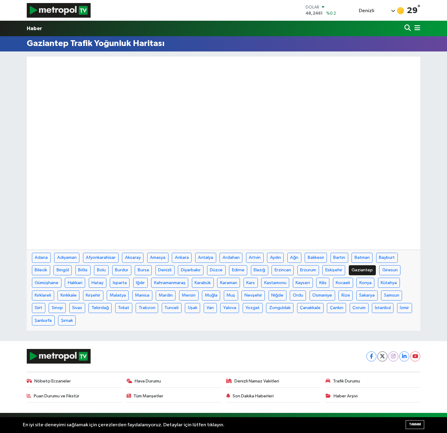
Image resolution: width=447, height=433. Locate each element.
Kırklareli (43, 295)
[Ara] (408, 28)
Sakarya (367, 295)
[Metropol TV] (59, 10)
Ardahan (231, 257)
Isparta (120, 282)
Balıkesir (316, 257)
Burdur (121, 270)
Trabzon (147, 307)
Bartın (339, 257)
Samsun (391, 295)
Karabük (203, 282)
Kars (250, 282)
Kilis (323, 282)
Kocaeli (343, 282)
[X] (382, 356)
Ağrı (294, 257)
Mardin (166, 295)
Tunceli (171, 307)
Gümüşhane (46, 282)
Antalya (205, 257)
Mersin (189, 295)
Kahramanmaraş (169, 282)
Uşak (192, 307)
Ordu (298, 295)
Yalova (229, 307)
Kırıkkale (69, 295)
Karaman (228, 282)
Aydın (275, 257)
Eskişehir (333, 270)
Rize (345, 295)
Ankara (182, 257)
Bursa (143, 270)
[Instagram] (393, 356)
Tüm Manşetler (148, 396)
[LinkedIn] (404, 356)
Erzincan (283, 270)
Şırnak (67, 320)
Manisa (142, 295)
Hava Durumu (148, 381)
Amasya (157, 257)
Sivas (77, 307)
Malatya (118, 295)
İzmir (404, 307)
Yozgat (252, 307)
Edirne (238, 270)
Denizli (165, 270)
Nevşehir (253, 295)
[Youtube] (415, 356)
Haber (34, 28)
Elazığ (259, 270)
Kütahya (389, 282)
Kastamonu (275, 282)
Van (210, 307)
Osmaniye (322, 295)
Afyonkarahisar (101, 257)
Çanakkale (310, 307)
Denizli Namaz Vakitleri (256, 381)
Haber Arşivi (346, 396)
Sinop (57, 307)
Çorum (359, 307)
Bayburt (387, 257)
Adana (41, 257)
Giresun (390, 270)
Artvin (255, 257)
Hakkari (75, 282)
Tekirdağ (100, 307)
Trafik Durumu (346, 381)
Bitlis (83, 270)
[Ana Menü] (416, 28)
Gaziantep (362, 270)
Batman (362, 257)
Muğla (211, 295)
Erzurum (308, 270)
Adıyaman (67, 257)
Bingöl (63, 270)
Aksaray (133, 257)
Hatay (97, 282)
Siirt (38, 307)
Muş (231, 295)
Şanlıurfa (43, 320)
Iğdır (140, 282)
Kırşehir (93, 295)
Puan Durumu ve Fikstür (56, 396)
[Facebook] (371, 356)
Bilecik (41, 270)
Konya (365, 282)
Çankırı (336, 307)
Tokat (123, 307)
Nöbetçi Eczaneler (52, 381)
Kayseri (303, 282)
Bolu (101, 270)
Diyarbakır (191, 270)
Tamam (415, 424)
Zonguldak (280, 307)
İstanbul (383, 307)
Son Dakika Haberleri (253, 396)
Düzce (216, 270)
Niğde (277, 295)
